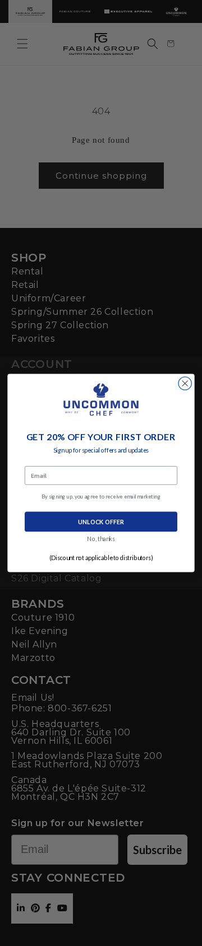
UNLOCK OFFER (100, 521)
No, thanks (100, 539)
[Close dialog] (184, 383)
